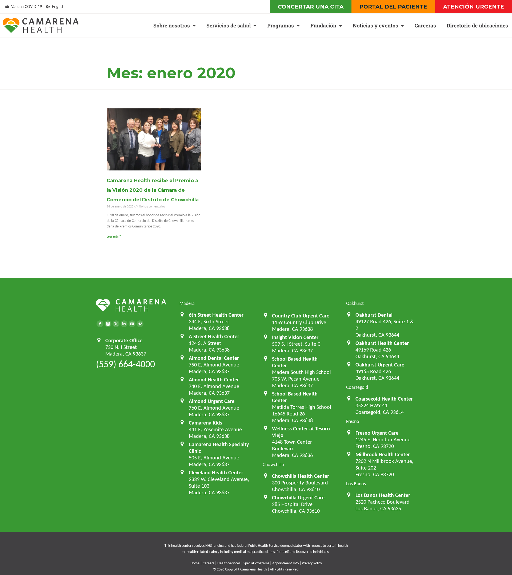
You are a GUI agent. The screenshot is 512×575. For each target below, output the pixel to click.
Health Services (228, 563)
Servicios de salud (228, 25)
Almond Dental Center (214, 358)
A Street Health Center (214, 336)
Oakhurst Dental (374, 315)
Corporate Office (123, 340)
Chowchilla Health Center (300, 476)
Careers (208, 563)
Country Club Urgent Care (300, 315)
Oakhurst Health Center (382, 343)
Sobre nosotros (171, 25)
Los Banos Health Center (382, 495)
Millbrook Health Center (382, 454)
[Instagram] (108, 323)
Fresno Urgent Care (376, 433)
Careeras (425, 25)
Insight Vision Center (295, 337)
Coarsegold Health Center (384, 398)
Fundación (323, 25)
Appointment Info (285, 563)
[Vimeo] (140, 323)
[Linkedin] (124, 323)
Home (194, 563)
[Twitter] (116, 323)
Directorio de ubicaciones (477, 25)
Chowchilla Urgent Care (298, 497)
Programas (280, 25)
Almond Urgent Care (211, 401)
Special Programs (256, 563)
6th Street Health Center (216, 315)
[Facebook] (100, 323)
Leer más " (114, 236)
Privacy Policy (312, 563)
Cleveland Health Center (216, 472)
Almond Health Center (214, 379)
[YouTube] (132, 323)
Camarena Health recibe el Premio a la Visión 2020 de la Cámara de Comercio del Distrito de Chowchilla (153, 190)
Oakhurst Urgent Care (379, 364)
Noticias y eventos (375, 25)
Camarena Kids (205, 422)
